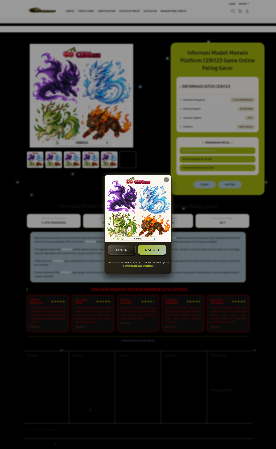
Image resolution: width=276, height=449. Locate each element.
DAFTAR (152, 250)
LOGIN (122, 250)
